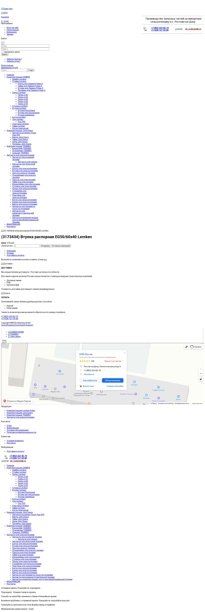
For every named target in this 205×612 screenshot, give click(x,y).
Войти (4, 54)
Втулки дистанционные (28, 494)
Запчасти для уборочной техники (27, 541)
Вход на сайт (13, 28)
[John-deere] (14, 336)
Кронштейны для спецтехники (26, 557)
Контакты (11, 443)
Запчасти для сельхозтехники (20, 417)
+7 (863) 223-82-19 (160, 28)
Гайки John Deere (20, 519)
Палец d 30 (23, 477)
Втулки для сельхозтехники (25, 546)
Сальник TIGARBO (20, 532)
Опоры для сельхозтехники (24, 561)
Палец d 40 (23, 481)
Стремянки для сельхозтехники (26, 564)
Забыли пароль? (14, 59)
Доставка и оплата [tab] (15, 255)
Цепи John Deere (20, 521)
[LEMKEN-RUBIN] (16, 332)
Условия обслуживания (17, 430)
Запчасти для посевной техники (27, 537)
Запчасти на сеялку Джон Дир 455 (28, 515)
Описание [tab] (11, 251)
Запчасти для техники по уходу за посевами (32, 575)
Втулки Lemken (19, 490)
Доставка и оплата (15, 451)
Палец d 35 (23, 479)
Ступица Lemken (20, 488)
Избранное (12, 32)
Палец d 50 (23, 483)
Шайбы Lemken (19, 470)
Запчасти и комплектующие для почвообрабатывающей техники (42, 579)
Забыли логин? (13, 61)
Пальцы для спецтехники (24, 552)
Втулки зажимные (26, 497)
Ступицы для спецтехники (24, 559)
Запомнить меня (12, 52)
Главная (10, 465)
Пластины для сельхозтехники (26, 566)
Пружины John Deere (21, 523)
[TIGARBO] (13, 334)
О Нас (9, 426)
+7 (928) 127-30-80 (159, 30)
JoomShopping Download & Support (17, 325)
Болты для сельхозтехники (24, 544)
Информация (13, 428)
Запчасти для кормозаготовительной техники (33, 577)
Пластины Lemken (20, 506)
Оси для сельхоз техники (23, 548)
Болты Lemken (19, 499)
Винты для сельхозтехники (24, 573)
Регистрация (13, 30)
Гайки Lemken (18, 508)
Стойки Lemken (19, 472)
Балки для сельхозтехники (24, 570)
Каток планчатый (20, 510)
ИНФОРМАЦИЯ (13, 581)
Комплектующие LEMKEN (18, 468)
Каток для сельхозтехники (24, 568)
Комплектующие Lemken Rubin (21, 410)
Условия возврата (15, 441)
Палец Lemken (19, 474)
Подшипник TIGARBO (22, 530)
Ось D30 (21, 503)
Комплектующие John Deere (20, 413)
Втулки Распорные (26, 492)
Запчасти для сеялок (27, 539)
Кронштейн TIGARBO (21, 528)
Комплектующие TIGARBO (19, 415)
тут (45, 259)
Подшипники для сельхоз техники (27, 550)
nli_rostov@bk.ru (193, 29)
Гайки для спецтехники (22, 555)
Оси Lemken (17, 501)
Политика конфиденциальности (21, 432)
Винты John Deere (20, 517)
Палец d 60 (23, 485)
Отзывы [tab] (10, 253)
